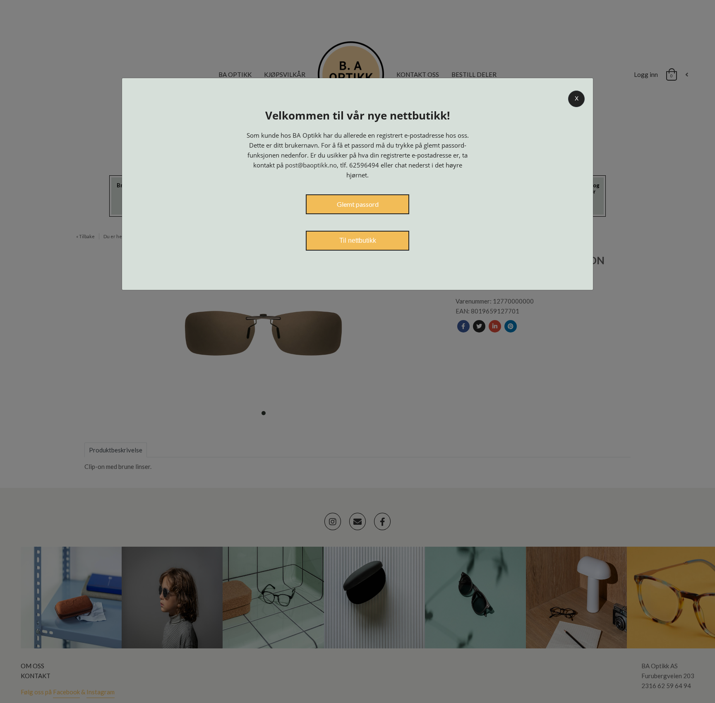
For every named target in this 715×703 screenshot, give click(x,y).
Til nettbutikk (357, 240)
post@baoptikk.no (311, 165)
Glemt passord (358, 204)
